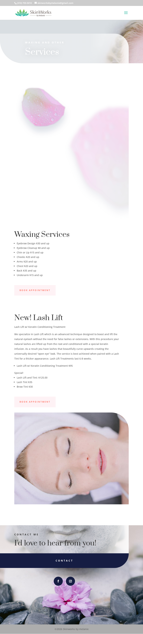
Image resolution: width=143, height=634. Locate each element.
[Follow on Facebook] (58, 581)
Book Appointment (35, 401)
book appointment (35, 290)
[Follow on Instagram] (70, 581)
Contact (64, 560)
